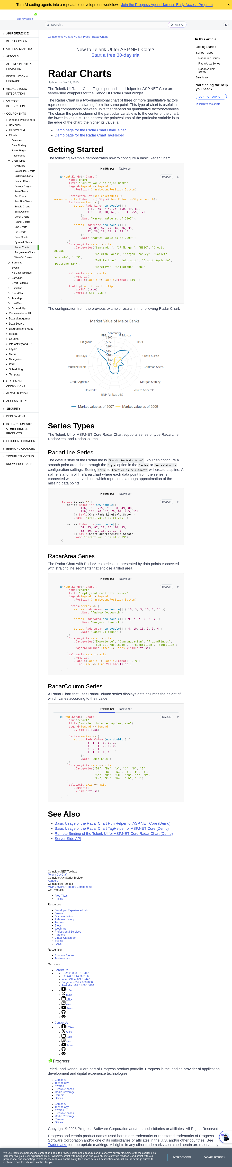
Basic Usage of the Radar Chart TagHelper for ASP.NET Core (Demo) (112, 828)
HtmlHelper (107, 168)
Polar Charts (21, 237)
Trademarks (57, 1145)
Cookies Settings (214, 1157)
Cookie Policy (70, 1159)
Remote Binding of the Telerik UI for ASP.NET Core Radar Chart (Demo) (114, 833)
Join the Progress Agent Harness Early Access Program (167, 5)
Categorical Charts (24, 170)
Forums (59, 922)
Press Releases (64, 1089)
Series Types (71, 425)
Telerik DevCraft (57, 874)
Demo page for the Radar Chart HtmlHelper (90, 130)
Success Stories (64, 955)
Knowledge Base (19, 464)
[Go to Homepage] (35, 18)
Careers (59, 1095)
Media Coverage (65, 1092)
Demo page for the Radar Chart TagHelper (89, 135)
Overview (17, 140)
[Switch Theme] (226, 24)
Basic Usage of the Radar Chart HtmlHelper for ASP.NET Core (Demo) (112, 823)
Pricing (59, 898)
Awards (59, 1086)
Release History (64, 919)
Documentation (64, 916)
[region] (116, 1157)
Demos (59, 913)
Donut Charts (21, 216)
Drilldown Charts (23, 175)
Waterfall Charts (23, 257)
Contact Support (211, 96)
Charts (69, 36)
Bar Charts (20, 196)
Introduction (16, 41)
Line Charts (20, 226)
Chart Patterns (20, 282)
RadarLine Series (70, 452)
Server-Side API (68, 839)
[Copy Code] (178, 176)
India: (75, 979)
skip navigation (25, 18)
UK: (75, 976)
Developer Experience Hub (71, 910)
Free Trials (61, 895)
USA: (75, 973)
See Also (64, 814)
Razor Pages (19, 150)
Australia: (77, 985)
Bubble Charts (22, 206)
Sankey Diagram (23, 186)
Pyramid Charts (23, 242)
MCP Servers (56, 886)
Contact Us (61, 970)
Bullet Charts (21, 211)
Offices (59, 1098)
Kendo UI (53, 880)
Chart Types (82, 36)
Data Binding (19, 145)
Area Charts (21, 191)
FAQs (58, 943)
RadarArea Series (71, 556)
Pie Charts (20, 232)
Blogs (58, 925)
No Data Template (22, 272)
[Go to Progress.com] (59, 1062)
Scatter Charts (22, 181)
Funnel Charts (22, 221)
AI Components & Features (19, 66)
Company (60, 1079)
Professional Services (68, 931)
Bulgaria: (77, 982)
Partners (60, 934)
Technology (62, 1082)
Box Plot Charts (23, 201)
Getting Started (75, 149)
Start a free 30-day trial (115, 55)
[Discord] (63, 1016)
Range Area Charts (25, 252)
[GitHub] (63, 1013)
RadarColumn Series (75, 686)
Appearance (18, 155)
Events (16, 267)
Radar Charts (21, 247)
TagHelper (125, 168)
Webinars (60, 928)
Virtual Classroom (65, 937)
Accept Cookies (182, 1157)
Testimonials (62, 958)
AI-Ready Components (78, 886)
